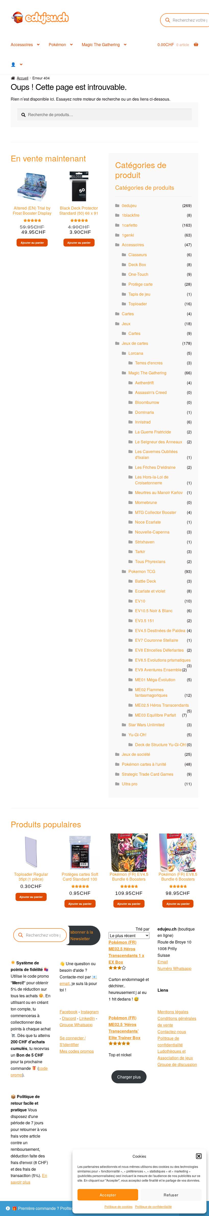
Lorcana (135, 353)
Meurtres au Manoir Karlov (159, 492)
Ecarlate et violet (150, 591)
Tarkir (140, 551)
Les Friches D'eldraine (155, 467)
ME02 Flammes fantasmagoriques (151, 692)
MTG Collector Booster (155, 512)
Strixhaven (144, 542)
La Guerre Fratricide (153, 432)
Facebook (68, 1012)
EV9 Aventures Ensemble (158, 670)
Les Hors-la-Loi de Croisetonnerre (151, 480)
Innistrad (143, 422)
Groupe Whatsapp (76, 1025)
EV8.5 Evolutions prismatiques (163, 660)
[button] (198, 1156)
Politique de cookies (118, 1206)
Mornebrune (146, 502)
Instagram (90, 1012)
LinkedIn (87, 1018)
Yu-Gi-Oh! (137, 734)
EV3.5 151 (144, 620)
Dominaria (144, 412)
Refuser (171, 1194)
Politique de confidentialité (153, 1206)
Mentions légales (173, 1012)
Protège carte (140, 284)
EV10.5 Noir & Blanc (154, 610)
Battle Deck (145, 581)
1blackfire (130, 215)
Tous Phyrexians (150, 561)
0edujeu (129, 205)
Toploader (137, 304)
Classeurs (137, 254)
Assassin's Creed (151, 392)
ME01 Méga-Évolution (155, 679)
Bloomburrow (147, 402)
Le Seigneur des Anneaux (158, 442)
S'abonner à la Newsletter (80, 935)
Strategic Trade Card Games (147, 774)
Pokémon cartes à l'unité (144, 764)
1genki (128, 235)
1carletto (129, 225)
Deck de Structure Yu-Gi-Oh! (160, 744)
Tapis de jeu (139, 294)
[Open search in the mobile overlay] (40, 935)
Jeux (126, 323)
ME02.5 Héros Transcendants (162, 705)
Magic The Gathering (101, 44)
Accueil (22, 77)
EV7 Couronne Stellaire (156, 640)
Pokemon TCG (141, 571)
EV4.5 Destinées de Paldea (160, 630)
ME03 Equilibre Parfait (155, 715)
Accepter (108, 1194)
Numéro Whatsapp (174, 968)
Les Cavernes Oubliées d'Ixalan (156, 454)
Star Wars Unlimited (146, 725)
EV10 (140, 601)
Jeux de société (136, 754)
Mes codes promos (77, 1051)
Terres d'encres (149, 363)
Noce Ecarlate (148, 522)
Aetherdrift (144, 383)
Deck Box (137, 264)
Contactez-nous (172, 1031)
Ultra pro (129, 784)
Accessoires (22, 44)
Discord (69, 1018)
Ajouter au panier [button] (32, 242)
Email (163, 962)
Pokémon (57, 44)
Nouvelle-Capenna (152, 532)
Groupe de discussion (177, 1064)
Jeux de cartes (135, 343)
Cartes (128, 314)
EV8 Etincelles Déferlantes (159, 650)
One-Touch (138, 274)
